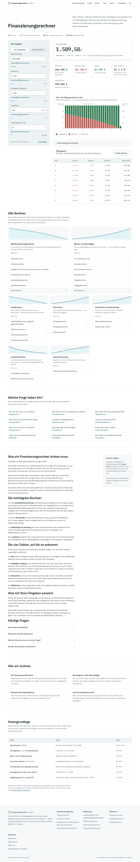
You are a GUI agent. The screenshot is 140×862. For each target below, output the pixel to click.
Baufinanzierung (78, 3)
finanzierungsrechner (22, 3)
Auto (104, 3)
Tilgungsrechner (63, 815)
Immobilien (122, 3)
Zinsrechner (57, 307)
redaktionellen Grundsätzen (21, 790)
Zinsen (97, 3)
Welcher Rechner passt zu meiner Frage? (24, 640)
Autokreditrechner (18, 357)
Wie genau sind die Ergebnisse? (20, 634)
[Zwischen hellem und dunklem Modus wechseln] (130, 3)
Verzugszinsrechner (116, 819)
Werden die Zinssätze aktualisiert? (22, 646)
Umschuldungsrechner (91, 825)
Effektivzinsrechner (90, 821)
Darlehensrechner (63, 819)
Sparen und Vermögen (84, 244)
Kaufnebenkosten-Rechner (67, 828)
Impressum (12, 838)
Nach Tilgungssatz (20, 50)
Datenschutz (12, 842)
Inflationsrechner (115, 822)
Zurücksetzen (42, 142)
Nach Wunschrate (38, 50)
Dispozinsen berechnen (92, 828)
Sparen (112, 3)
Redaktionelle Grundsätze (17, 849)
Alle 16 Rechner (38, 291)
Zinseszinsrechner (116, 815)
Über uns (11, 845)
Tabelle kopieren (121, 153)
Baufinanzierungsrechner (22, 244)
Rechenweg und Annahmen (67, 143)
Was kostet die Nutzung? (18, 627)
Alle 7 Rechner (101, 291)
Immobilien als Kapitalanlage (107, 307)
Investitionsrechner (61, 357)
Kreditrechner (16, 307)
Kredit (89, 3)
